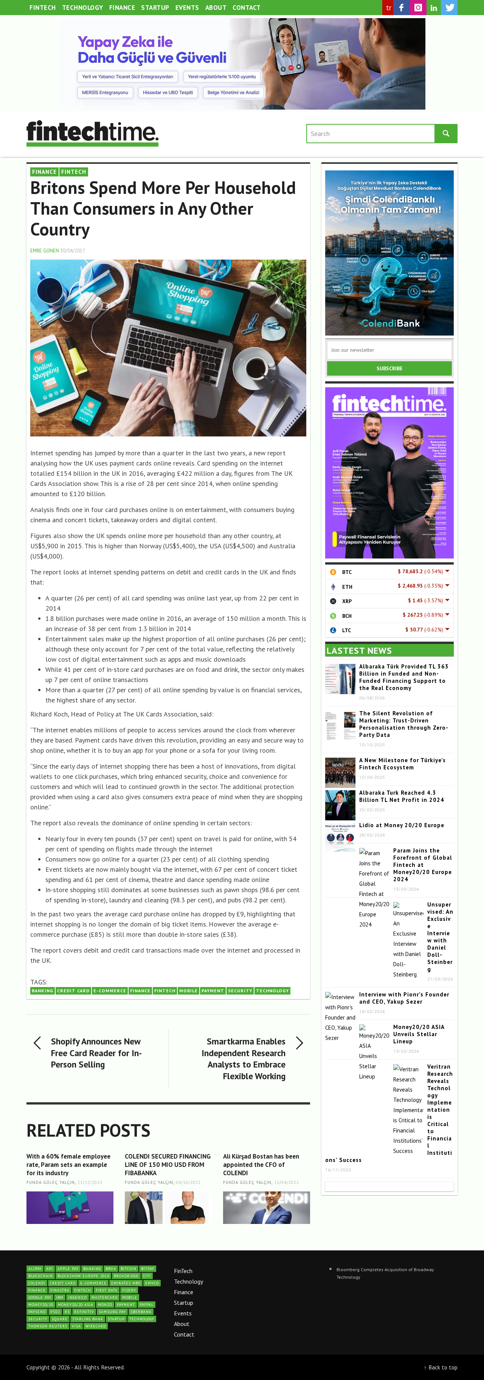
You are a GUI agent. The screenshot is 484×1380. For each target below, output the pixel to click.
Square (60, 1319)
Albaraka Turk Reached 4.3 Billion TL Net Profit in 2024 (401, 796)
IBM (60, 1297)
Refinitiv (84, 1311)
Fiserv (129, 1290)
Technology (188, 1281)
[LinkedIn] (434, 7)
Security (240, 990)
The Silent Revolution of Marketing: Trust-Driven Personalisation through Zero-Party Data (403, 724)
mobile (188, 990)
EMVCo (152, 1283)
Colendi (36, 1283)
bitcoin (129, 1268)
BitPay (147, 1268)
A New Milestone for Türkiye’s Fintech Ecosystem (402, 764)
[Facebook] (401, 7)
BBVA (110, 1268)
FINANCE (44, 171)
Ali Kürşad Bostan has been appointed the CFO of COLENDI (261, 1164)
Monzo (105, 1304)
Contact (184, 1334)
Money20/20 (40, 1304)
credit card (73, 990)
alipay (35, 1268)
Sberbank (141, 1311)
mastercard (105, 1297)
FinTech (183, 1271)
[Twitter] (449, 7)
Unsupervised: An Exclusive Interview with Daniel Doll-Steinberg (440, 937)
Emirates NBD (126, 1283)
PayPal (147, 1304)
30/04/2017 (72, 251)
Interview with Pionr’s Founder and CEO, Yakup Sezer (404, 998)
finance (140, 990)
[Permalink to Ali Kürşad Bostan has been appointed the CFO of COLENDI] (266, 1207)
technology (272, 990)
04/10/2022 (188, 1182)
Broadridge (126, 1275)
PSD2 (55, 1311)
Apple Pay (68, 1268)
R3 (67, 1311)
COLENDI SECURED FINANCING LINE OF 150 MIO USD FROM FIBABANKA (168, 1164)
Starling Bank (87, 1319)
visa (76, 1326)
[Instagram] (418, 7)
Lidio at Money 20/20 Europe (401, 825)
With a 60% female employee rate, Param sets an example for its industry (68, 1164)
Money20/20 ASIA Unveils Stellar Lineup (418, 1034)
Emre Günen (44, 251)
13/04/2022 (286, 1182)
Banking (42, 990)
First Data (107, 1290)
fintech (164, 990)
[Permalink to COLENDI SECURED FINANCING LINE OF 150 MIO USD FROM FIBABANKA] (168, 1207)
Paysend (37, 1311)
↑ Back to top (441, 1367)
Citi (147, 1275)
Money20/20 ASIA (75, 1304)
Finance (183, 1292)
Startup (183, 1302)
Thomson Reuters (47, 1326)
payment (213, 990)
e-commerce (109, 990)
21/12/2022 (90, 1182)
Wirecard (95, 1326)
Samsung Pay (112, 1311)
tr (389, 7)
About (181, 1323)
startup (116, 1319)
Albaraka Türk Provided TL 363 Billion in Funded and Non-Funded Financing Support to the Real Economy (404, 677)
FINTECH (73, 171)
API (49, 1268)
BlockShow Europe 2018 (83, 1275)
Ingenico (77, 1297)
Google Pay (39, 1297)
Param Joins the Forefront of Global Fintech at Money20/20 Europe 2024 (422, 865)
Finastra (60, 1290)
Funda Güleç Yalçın (50, 1182)
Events (183, 1313)
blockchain (40, 1275)
